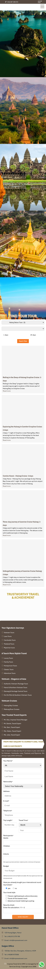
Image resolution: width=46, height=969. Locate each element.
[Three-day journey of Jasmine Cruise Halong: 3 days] (23, 504)
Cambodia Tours (10, 640)
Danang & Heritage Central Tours (15, 691)
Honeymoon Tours (10, 666)
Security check (8, 905)
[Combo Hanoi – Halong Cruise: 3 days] (23, 458)
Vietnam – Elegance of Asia (14, 679)
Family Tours (8, 662)
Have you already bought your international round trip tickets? (22, 883)
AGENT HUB (40, 1)
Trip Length (8, 820)
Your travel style (9, 892)
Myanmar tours (9, 648)
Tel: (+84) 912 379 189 (12, 936)
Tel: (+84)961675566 (11, 955)
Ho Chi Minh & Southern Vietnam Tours (18, 695)
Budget (6, 866)
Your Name (8, 761)
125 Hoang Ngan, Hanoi (12, 933)
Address (6, 791)
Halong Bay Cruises (11, 705)
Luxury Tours (8, 658)
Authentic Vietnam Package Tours (16, 684)
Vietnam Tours (9, 633)
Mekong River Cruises (11, 709)
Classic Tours (8, 669)
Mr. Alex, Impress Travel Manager (15, 720)
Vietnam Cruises (9, 700)
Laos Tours (8, 636)
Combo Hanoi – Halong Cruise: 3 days (18, 476)
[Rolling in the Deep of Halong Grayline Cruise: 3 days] (23, 360)
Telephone (7, 811)
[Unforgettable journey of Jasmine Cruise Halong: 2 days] (23, 553)
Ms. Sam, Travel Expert (12, 727)
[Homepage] (20, 7)
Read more (7, 391)
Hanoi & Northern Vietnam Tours (15, 687)
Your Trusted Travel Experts (14, 715)
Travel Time (23, 820)
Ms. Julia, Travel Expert (12, 735)
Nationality (8, 782)
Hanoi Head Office (10, 928)
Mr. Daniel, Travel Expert (12, 723)
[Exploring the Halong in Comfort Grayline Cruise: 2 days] (23, 409)
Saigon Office (8, 946)
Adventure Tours (9, 673)
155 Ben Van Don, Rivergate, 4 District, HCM (20, 951)
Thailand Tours (9, 644)
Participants (8, 835)
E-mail (6, 801)
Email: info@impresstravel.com (15, 940)
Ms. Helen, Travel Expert (12, 731)
